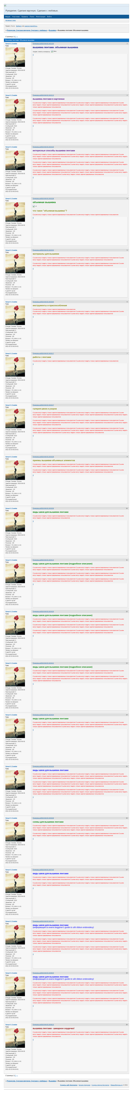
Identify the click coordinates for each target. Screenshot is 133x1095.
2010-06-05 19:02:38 (47, 198)
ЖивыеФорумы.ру (117, 1085)
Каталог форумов (84, 1085)
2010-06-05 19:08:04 (47, 973)
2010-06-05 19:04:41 (47, 663)
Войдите (19, 26)
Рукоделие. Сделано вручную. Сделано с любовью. (27, 30)
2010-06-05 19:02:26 (47, 147)
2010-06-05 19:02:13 (47, 95)
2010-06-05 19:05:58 (47, 818)
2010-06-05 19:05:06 (47, 766)
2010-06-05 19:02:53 (47, 250)
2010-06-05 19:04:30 (47, 611)
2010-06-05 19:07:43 (47, 869)
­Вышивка (52, 30)
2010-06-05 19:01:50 (47, 43)
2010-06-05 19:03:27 (47, 405)
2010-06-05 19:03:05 (47, 302)
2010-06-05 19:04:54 (47, 715)
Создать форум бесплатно (100, 1085)
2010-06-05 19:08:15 (47, 1024)
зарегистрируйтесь (31, 26)
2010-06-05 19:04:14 (47, 560)
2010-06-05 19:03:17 (47, 353)
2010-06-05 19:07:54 (47, 921)
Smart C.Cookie (11, 44)
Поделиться (37, 43)
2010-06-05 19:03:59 (47, 508)
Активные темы (10, 20)
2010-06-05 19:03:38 (47, 456)
